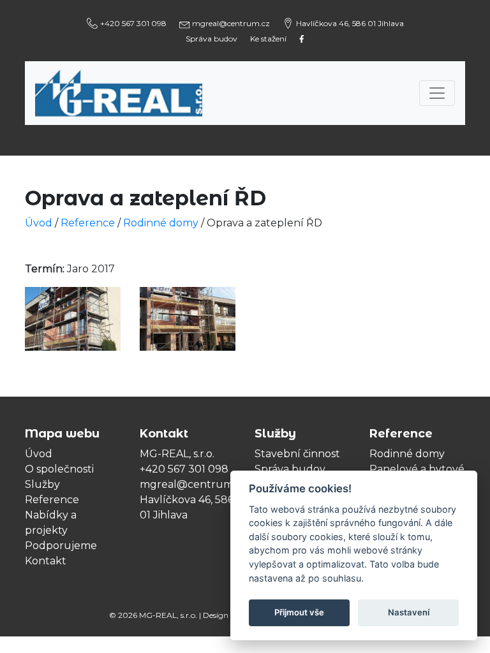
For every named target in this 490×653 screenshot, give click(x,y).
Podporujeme (61, 545)
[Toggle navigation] (437, 93)
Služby (42, 484)
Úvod (38, 454)
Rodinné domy (160, 223)
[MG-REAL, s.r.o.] (118, 93)
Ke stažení (268, 38)
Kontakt (45, 561)
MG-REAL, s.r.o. (168, 615)
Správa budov (211, 38)
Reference (52, 500)
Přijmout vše (299, 612)
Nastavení (408, 612)
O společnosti (59, 469)
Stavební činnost (297, 454)
